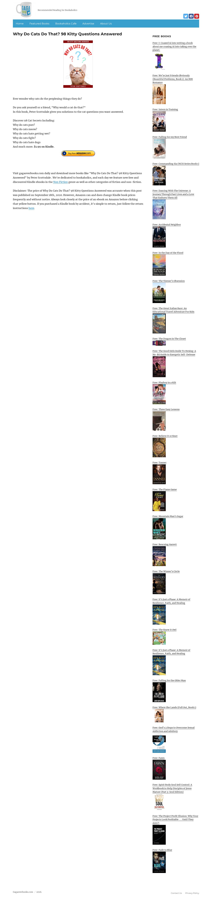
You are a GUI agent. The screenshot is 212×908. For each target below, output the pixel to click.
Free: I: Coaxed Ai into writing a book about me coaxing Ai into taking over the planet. (174, 46)
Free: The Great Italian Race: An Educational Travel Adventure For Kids (173, 310)
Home (20, 23)
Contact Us (176, 893)
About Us (106, 23)
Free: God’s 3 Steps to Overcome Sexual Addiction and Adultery (174, 729)
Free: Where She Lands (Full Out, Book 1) (174, 707)
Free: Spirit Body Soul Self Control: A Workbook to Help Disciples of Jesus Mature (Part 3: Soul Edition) (172, 788)
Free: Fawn (159, 758)
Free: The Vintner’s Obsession (169, 281)
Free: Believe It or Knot (165, 436)
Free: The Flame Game (165, 489)
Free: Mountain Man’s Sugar (168, 516)
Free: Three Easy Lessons (166, 409)
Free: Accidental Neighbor (167, 224)
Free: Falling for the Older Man (169, 680)
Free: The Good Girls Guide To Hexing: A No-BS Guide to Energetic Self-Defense (174, 353)
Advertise (88, 23)
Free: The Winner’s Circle (166, 571)
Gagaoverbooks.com (23, 892)
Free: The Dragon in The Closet (169, 338)
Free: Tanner (159, 462)
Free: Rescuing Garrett (165, 544)
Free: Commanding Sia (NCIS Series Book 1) (176, 163)
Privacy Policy (192, 893)
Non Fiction (60, 181)
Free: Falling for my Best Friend (170, 137)
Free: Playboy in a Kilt (164, 382)
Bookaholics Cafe (66, 23)
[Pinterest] (196, 16)
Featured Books (39, 23)
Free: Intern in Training (165, 109)
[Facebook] (191, 16)
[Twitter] (185, 16)
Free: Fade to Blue (162, 850)
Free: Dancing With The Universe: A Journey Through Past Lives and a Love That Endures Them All (173, 194)
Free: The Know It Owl (164, 629)
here (31, 208)
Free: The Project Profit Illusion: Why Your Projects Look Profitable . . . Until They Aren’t (175, 819)
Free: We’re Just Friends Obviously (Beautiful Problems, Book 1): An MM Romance (173, 79)
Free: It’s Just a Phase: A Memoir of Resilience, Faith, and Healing (171, 601)
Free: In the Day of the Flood (168, 252)
